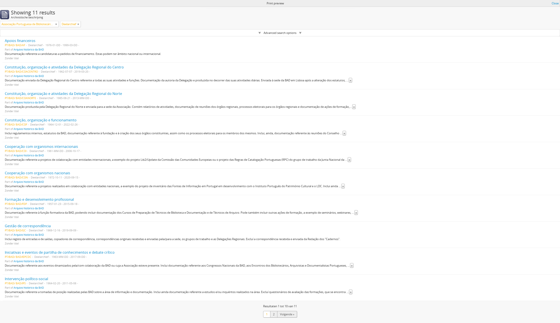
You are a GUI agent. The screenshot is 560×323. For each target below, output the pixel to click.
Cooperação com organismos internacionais (41, 146)
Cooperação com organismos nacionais (37, 173)
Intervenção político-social (26, 278)
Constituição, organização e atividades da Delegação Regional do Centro (64, 67)
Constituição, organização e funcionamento (41, 120)
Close (555, 3)
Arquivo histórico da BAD (29, 49)
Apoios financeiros (20, 40)
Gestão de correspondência (28, 225)
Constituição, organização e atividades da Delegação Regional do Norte (63, 93)
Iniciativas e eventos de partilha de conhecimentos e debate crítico (60, 252)
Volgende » (287, 314)
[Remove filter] (56, 24)
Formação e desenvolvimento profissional (39, 199)
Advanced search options (280, 33)
